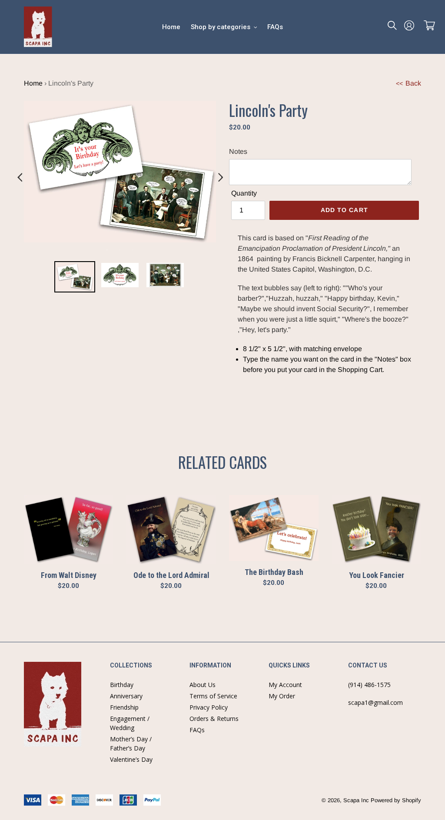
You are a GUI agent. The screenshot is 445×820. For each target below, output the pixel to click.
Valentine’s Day (131, 759)
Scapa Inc (356, 800)
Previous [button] (19, 177)
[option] (74, 278)
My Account (285, 685)
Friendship (124, 707)
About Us (202, 685)
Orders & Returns (214, 718)
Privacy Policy (208, 707)
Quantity (244, 193)
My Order (282, 696)
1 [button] (107, 250)
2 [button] (120, 250)
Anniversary (126, 696)
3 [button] (133, 250)
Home (33, 83)
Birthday (121, 685)
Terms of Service (213, 696)
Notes (238, 151)
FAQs (197, 730)
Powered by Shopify (396, 800)
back (408, 83)
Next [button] (220, 177)
